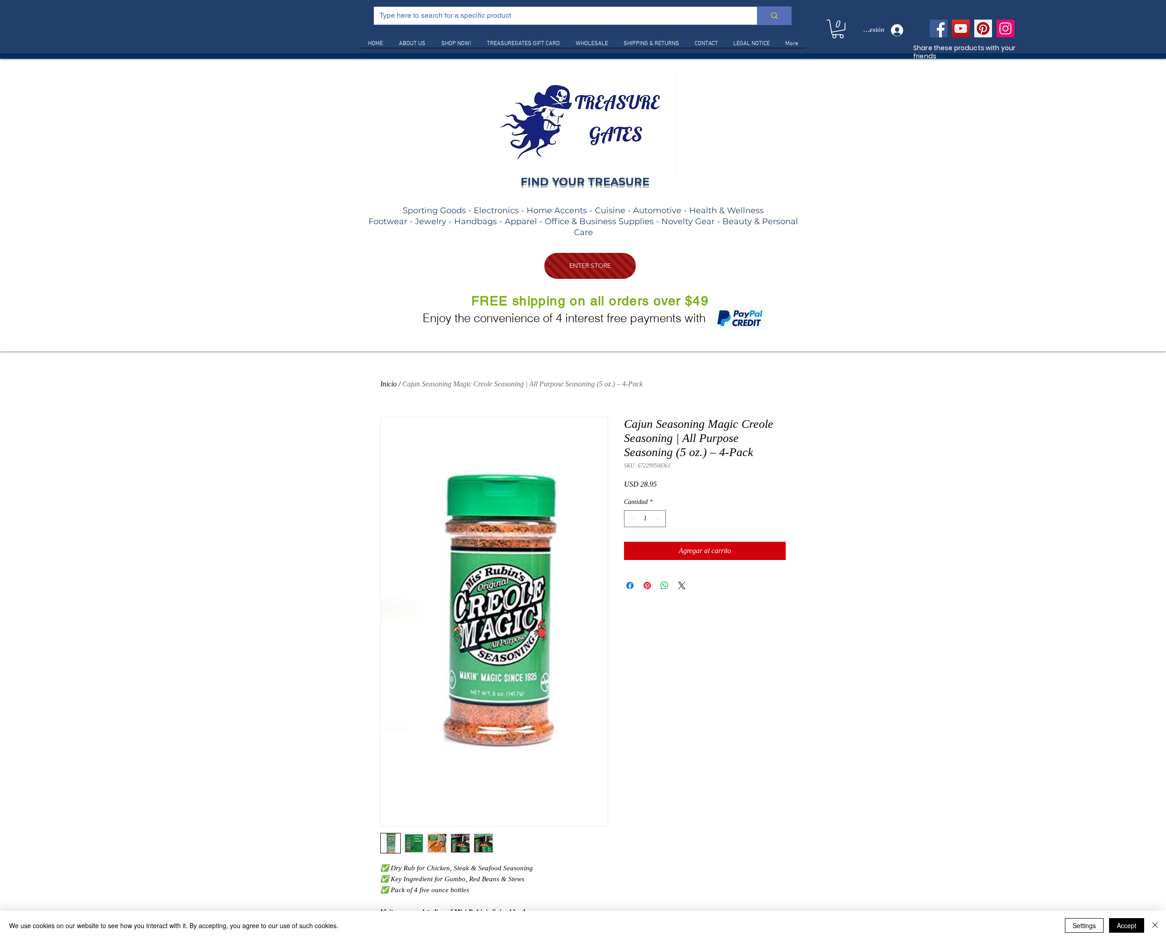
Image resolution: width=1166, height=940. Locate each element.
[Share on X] (681, 585)
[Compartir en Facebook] (629, 585)
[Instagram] (1005, 28)
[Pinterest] (983, 28)
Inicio (388, 384)
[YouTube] (961, 28)
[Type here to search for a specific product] (774, 16)
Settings (1084, 925)
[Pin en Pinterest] (647, 585)
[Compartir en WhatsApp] (664, 585)
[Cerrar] (1155, 925)
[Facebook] (938, 28)
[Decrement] (631, 519)
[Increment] (659, 519)
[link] (838, 29)
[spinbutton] (645, 519)
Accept (1126, 925)
